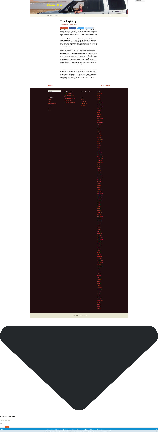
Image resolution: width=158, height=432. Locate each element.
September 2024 (100, 122)
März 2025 (99, 114)
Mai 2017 (98, 273)
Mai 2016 (98, 281)
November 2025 (100, 103)
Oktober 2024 (99, 120)
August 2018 (99, 245)
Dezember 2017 (100, 260)
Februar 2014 (99, 296)
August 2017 (99, 268)
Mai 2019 (98, 229)
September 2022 (100, 162)
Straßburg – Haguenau (68, 100)
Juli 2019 (98, 225)
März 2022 (99, 172)
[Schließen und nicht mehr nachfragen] (156, 430)
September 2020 (100, 199)
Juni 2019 (98, 227)
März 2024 (99, 133)
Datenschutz (49, 15)
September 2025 (100, 106)
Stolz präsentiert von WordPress (81, 315)
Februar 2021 (99, 189)
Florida (71, 24)
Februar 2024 (99, 135)
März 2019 (99, 231)
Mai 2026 (98, 99)
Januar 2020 (99, 214)
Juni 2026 (98, 97)
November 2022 (100, 158)
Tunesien (49, 109)
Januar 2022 (99, 174)
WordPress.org (83, 105)
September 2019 (100, 222)
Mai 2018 (98, 250)
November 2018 (100, 239)
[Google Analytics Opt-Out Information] (2, 430)
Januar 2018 (99, 258)
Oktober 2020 (99, 197)
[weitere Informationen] (94, 28)
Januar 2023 (99, 154)
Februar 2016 (99, 287)
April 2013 (99, 306)
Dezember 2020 (100, 193)
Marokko (49, 105)
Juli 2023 (98, 143)
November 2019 (100, 218)
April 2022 (99, 170)
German (139, 0)
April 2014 (99, 293)
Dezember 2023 (100, 139)
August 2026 (99, 93)
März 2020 (99, 210)
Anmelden (82, 99)
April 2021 (99, 185)
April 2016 (99, 283)
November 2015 (100, 289)
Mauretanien (50, 107)
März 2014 (99, 294)
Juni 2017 (98, 271)
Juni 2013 (98, 302)
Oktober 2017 (99, 264)
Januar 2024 (99, 137)
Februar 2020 (99, 212)
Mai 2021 (98, 183)
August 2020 (99, 200)
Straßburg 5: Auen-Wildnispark (69, 102)
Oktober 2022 (99, 160)
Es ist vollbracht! (106, 85)
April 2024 (99, 131)
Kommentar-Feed (84, 103)
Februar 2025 (99, 116)
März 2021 (99, 187)
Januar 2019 (99, 235)
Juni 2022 (98, 166)
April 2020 (99, 208)
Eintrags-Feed (83, 101)
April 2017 (99, 275)
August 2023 (99, 141)
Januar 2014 (99, 298)
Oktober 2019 (99, 220)
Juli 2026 (98, 95)
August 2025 (99, 108)
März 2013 (99, 308)
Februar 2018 (99, 256)
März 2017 (99, 277)
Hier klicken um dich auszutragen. (105, 429)
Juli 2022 (98, 164)
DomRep (49, 99)
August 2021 (99, 181)
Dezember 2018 (100, 237)
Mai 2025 (98, 110)
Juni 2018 (98, 248)
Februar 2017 (99, 279)
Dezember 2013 (100, 300)
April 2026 (99, 101)
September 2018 (100, 243)
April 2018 (99, 252)
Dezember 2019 (100, 216)
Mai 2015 (98, 291)
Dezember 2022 (100, 156)
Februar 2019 (99, 233)
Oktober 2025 (99, 105)
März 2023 (99, 151)
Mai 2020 (98, 206)
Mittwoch (50, 85)
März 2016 (99, 285)
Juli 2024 (98, 126)
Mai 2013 (98, 304)
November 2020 (100, 195)
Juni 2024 (98, 128)
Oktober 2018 (99, 241)
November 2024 (100, 118)
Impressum (56, 15)
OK (109, 431)
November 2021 (100, 177)
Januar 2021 (99, 191)
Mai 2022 (98, 168)
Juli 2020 (98, 202)
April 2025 (99, 112)
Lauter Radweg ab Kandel (68, 93)
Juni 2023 (98, 145)
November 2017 (100, 262)
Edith (76, 24)
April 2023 (99, 149)
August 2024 (99, 124)
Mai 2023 (98, 147)
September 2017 (100, 266)
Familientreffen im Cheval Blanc (69, 98)
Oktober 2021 (99, 179)
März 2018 (99, 254)
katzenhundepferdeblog (52, 103)
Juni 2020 (98, 204)
